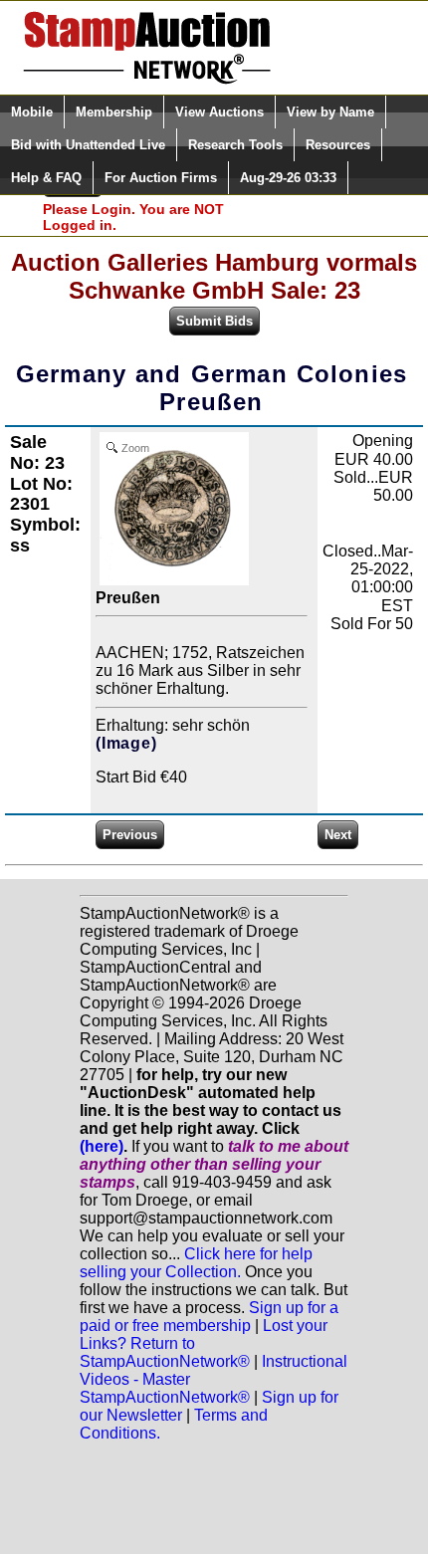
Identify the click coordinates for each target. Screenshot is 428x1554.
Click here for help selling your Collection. (196, 1262)
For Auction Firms (161, 177)
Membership (114, 112)
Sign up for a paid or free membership (209, 1316)
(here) (101, 1146)
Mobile (32, 112)
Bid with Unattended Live (88, 144)
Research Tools (235, 144)
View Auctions (219, 112)
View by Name (330, 112)
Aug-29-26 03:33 (288, 177)
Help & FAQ (46, 177)
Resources (338, 144)
